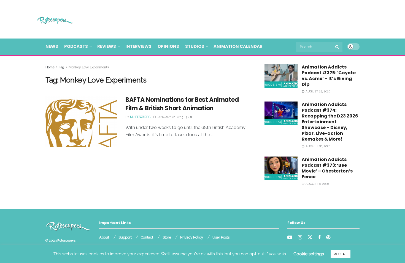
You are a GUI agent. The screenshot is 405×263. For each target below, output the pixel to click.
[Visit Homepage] (47, 19)
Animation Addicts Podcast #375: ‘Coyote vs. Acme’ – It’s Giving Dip (329, 75)
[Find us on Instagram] (300, 237)
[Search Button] (337, 47)
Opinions (168, 46)
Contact (147, 237)
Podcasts (76, 46)
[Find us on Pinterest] (328, 237)
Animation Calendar (238, 46)
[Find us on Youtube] (289, 237)
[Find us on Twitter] (309, 237)
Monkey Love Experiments (89, 67)
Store (167, 237)
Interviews (138, 46)
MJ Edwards (140, 117)
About (104, 237)
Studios (194, 46)
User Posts (220, 237)
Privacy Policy (191, 237)
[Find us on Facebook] (319, 237)
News (51, 46)
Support (125, 237)
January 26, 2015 (169, 117)
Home (50, 67)
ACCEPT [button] (340, 254)
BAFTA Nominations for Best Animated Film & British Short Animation (182, 104)
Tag (61, 67)
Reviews (106, 46)
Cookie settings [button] (308, 253)
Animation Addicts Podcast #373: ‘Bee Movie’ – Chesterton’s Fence (327, 168)
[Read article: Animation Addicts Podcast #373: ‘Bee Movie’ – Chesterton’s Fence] (281, 168)
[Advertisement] (259, 18)
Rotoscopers (66, 240)
